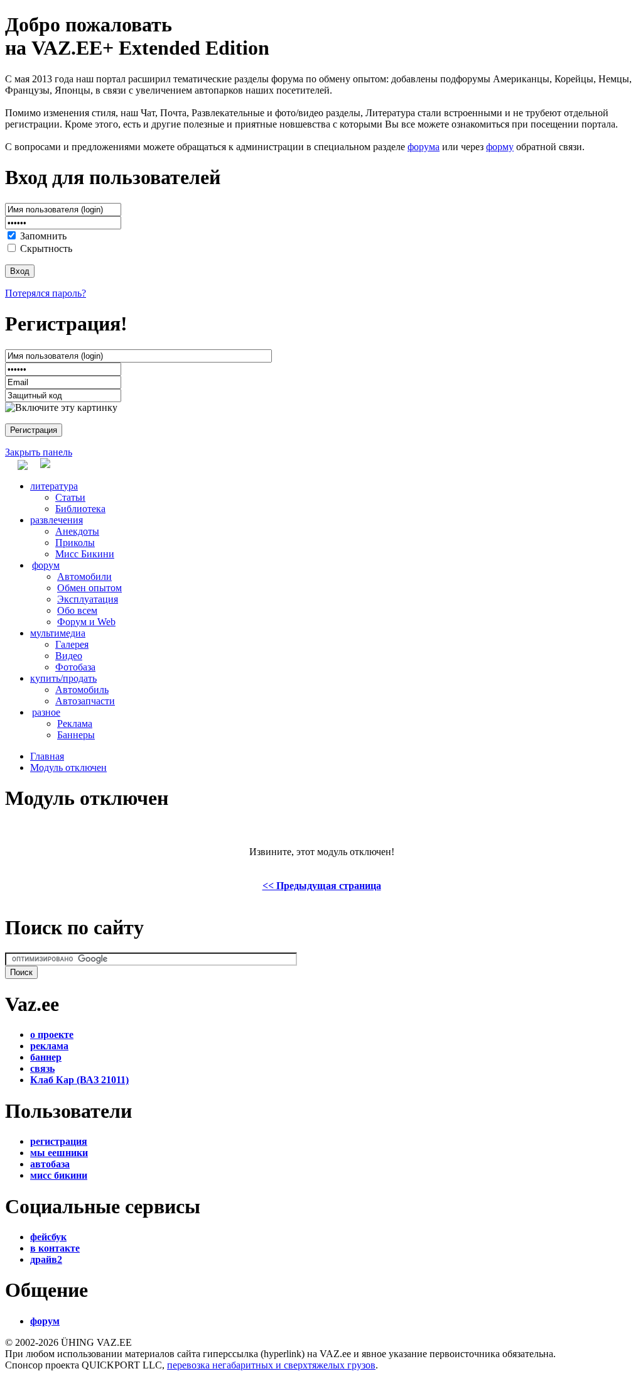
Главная (47, 756)
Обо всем (77, 610)
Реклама (74, 723)
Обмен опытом (89, 587)
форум (46, 565)
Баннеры (76, 734)
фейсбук (48, 1236)
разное (46, 712)
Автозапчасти (85, 701)
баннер (46, 1057)
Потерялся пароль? (45, 293)
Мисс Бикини (84, 554)
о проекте (51, 1034)
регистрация (58, 1141)
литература (54, 486)
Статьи (70, 497)
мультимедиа (57, 633)
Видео (68, 655)
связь (42, 1068)
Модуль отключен (68, 767)
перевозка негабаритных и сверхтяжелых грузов (271, 1365)
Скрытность (46, 248)
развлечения (56, 520)
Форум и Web (86, 621)
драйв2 (46, 1259)
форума (424, 146)
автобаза (50, 1164)
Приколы (75, 542)
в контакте (55, 1248)
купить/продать (63, 678)
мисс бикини (58, 1175)
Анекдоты (77, 531)
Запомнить (43, 236)
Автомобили (84, 576)
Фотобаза (75, 667)
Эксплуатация (87, 599)
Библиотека (80, 508)
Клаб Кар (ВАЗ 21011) (79, 1079)
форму (500, 146)
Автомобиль (82, 689)
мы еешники (59, 1152)
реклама (49, 1045)
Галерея (72, 644)
